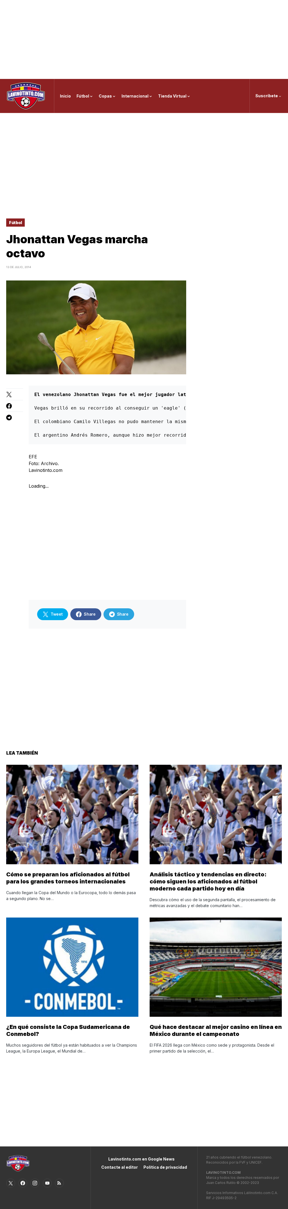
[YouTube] (47, 1183)
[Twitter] (10, 1183)
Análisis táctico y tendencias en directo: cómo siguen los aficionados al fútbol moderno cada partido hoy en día (208, 881)
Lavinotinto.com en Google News (141, 1159)
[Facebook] (22, 1183)
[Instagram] (34, 1183)
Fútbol (15, 222)
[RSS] (59, 1183)
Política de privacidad (165, 1167)
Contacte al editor (119, 1167)
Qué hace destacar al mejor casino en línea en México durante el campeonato (216, 1030)
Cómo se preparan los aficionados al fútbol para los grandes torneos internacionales (68, 878)
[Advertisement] (144, 39)
